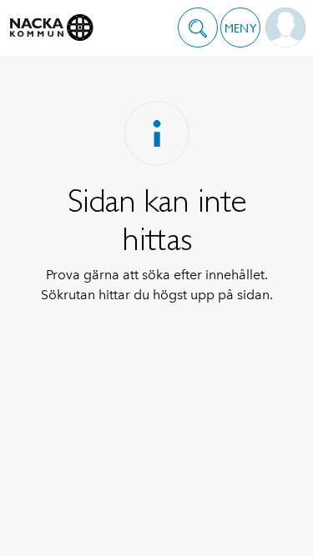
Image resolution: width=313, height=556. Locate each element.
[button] (198, 28)
